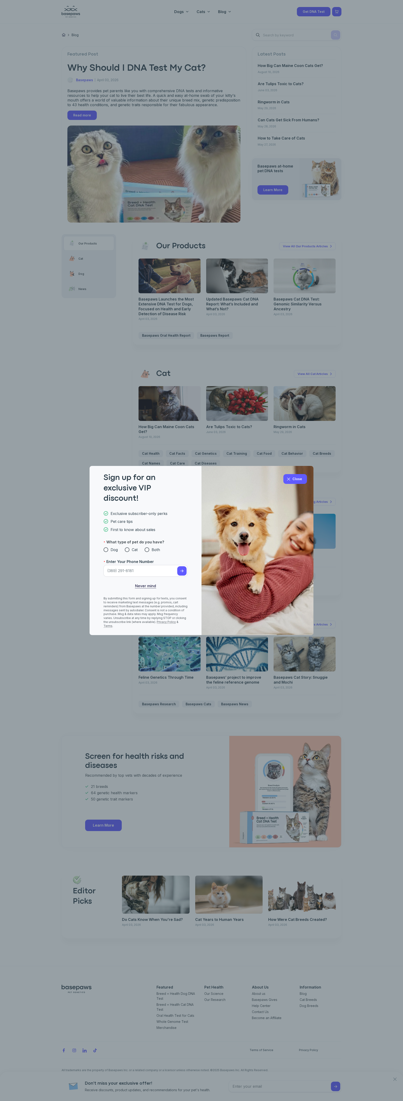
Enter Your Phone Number (130, 561)
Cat (135, 549)
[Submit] (182, 571)
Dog (114, 549)
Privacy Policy (166, 622)
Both (156, 549)
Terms (108, 626)
